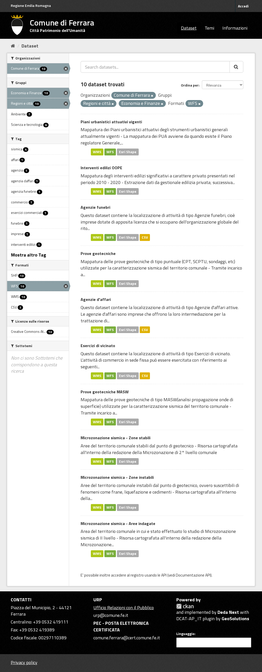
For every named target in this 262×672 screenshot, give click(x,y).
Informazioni (234, 28)
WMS (97, 151)
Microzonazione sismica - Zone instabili (117, 477)
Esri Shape (127, 151)
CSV (145, 237)
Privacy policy (24, 662)
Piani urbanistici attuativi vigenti (111, 122)
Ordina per (190, 85)
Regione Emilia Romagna (31, 5)
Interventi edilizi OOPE (101, 168)
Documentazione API (193, 575)
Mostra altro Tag (28, 254)
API (164, 575)
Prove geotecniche (98, 253)
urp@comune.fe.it (110, 615)
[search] (236, 67)
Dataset (188, 28)
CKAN (185, 606)
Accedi (243, 6)
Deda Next (228, 612)
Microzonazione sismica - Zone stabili (115, 438)
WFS (110, 151)
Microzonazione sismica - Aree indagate (118, 523)
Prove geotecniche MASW (105, 392)
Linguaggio (185, 633)
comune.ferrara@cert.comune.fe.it (126, 637)
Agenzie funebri (95, 207)
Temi (209, 28)
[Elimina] (152, 96)
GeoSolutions (235, 618)
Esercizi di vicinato (98, 346)
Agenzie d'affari (96, 299)
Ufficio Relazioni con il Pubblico (123, 607)
